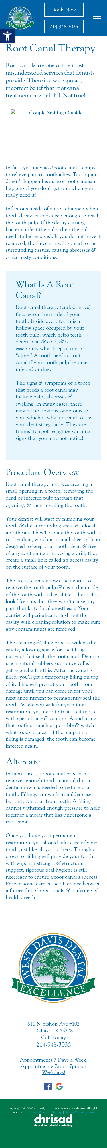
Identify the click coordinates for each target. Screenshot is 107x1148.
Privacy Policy (37, 1112)
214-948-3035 (64, 26)
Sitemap (56, 1112)
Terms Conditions (79, 1112)
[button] (7, 36)
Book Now (64, 10)
